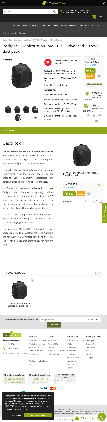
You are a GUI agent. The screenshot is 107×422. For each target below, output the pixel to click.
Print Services (34, 347)
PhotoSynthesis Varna (37, 344)
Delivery (51, 347)
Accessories (94, 25)
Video (19, 25)
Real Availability (73, 357)
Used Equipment (21, 33)
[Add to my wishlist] (99, 76)
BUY (71, 194)
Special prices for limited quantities (94, 85)
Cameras (6, 25)
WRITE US (11, 344)
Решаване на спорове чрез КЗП (67, 420)
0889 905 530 (13, 348)
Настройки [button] (16, 415)
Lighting (31, 25)
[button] (88, 117)
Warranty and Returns (56, 351)
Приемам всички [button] (37, 415)
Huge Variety (72, 347)
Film (61, 25)
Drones (24, 25)
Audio (66, 25)
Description (8, 130)
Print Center (90, 347)
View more (48, 119)
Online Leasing (53, 354)
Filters (56, 25)
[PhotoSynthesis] (53, 3)
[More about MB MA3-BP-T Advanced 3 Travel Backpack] (19, 290)
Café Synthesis (91, 357)
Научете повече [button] (21, 409)
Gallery (88, 354)
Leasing (90, 76)
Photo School (91, 351)
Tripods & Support (46, 25)
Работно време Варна (92, 418)
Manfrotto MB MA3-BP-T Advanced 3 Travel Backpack (80, 174)
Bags (37, 25)
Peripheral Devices (82, 25)
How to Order (53, 340)
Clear (97, 273)
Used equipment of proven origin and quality (36, 354)
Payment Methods (55, 344)
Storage (72, 25)
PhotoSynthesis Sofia (37, 340)
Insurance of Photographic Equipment (72, 364)
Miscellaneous (8, 33)
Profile (104, 3)
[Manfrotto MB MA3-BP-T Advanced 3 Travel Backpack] (82, 155)
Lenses (13, 25)
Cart (100, 16)
